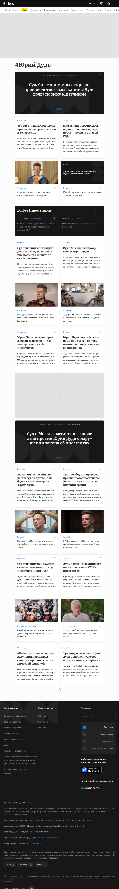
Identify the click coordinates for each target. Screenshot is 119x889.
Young (108, 9)
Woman (90, 9)
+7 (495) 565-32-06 (36, 843)
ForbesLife (57, 75)
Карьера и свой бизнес (26, 626)
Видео (74, 9)
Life (82, 9)
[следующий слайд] (100, 210)
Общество (21, 120)
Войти (92, 3)
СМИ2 (8, 864)
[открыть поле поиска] (108, 3)
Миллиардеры (69, 626)
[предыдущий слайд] (96, 210)
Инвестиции (36, 218)
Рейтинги (36, 9)
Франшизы (49, 9)
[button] (115, 3)
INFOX (40, 864)
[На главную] (8, 3)
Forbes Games (15, 9)
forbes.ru (30, 802)
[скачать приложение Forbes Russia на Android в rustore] (91, 769)
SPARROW (24, 864)
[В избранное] (100, 75)
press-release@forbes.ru (47, 837)
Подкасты (63, 9)
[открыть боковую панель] (101, 3)
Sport (99, 9)
